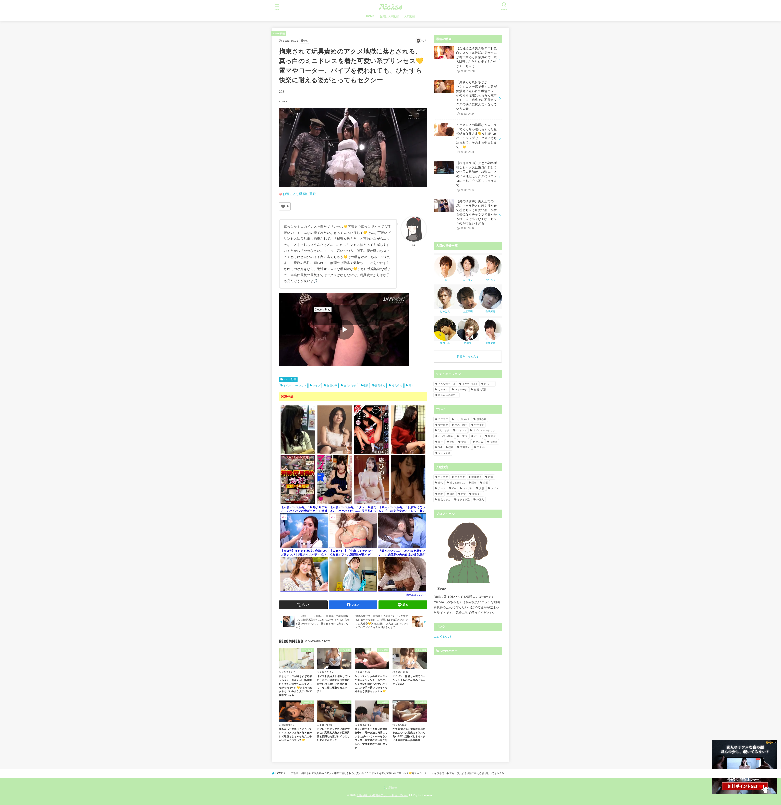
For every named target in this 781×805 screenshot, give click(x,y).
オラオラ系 (463, 499)
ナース (442, 488)
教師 (490, 477)
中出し (465, 441)
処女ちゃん (444, 499)
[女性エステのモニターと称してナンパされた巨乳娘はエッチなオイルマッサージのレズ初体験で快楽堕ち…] (408, 452)
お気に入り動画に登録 (299, 194)
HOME (370, 16)
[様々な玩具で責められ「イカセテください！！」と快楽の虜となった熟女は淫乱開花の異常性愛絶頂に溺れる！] (408, 502)
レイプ (316, 385)
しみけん (445, 311)
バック (477, 436)
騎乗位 (492, 436)
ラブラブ (443, 419)
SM (440, 447)
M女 (463, 493)
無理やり (332, 385)
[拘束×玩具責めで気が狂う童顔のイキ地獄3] (298, 502)
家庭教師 (476, 477)
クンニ (479, 441)
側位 (452, 441)
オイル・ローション (294, 385)
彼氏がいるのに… (448, 395)
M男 (452, 493)
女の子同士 (461, 425)
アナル (480, 447)
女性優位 (443, 425)
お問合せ (391, 787)
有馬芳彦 (490, 311)
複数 (365, 385)
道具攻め (397, 385)
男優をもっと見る (468, 356)
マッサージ (461, 389)
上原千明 (468, 311)
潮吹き (493, 441)
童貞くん (477, 493)
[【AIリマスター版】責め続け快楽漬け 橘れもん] (371, 452)
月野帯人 (490, 280)
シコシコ (461, 430)
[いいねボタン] (283, 206)
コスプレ (467, 488)
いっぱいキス (462, 419)
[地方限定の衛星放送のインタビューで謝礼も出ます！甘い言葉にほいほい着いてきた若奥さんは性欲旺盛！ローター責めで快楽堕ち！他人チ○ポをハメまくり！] (298, 452)
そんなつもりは (447, 383)
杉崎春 (468, 343)
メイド (494, 488)
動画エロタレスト (416, 594)
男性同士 (479, 425)
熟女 (440, 493)
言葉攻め (380, 385)
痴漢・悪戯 (480, 389)
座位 (440, 441)
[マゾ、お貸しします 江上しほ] (335, 502)
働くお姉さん (457, 482)
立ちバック (350, 385)
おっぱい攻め (445, 436)
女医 (485, 482)
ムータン (468, 280)
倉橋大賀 (490, 343)
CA (454, 488)
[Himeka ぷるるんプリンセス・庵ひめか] (371, 502)
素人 (440, 482)
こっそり (443, 389)
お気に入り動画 (389, 16)
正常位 (463, 436)
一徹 (445, 280)
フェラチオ (444, 453)
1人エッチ (444, 430)
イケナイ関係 (469, 383)
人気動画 (409, 16)
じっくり (489, 383)
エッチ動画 (278, 33)
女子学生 (460, 477)
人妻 (481, 488)
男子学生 (443, 477)
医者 (474, 482)
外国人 (480, 499)
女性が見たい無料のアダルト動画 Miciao (382, 795)
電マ (411, 385)
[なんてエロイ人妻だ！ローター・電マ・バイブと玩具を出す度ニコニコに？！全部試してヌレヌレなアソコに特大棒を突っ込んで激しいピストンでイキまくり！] (335, 452)
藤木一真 (445, 343)
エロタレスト (443, 636)
